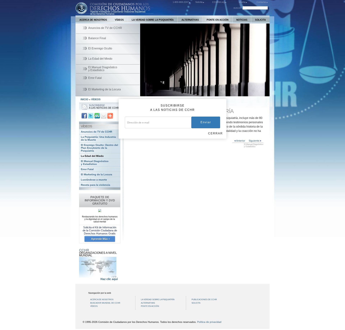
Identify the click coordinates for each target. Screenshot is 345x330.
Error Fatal (87, 169)
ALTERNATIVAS (190, 20)
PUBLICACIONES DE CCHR (204, 299)
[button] (151, 93)
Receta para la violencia (95, 185)
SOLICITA (260, 20)
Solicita (199, 2)
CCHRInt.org (218, 2)
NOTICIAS (241, 20)
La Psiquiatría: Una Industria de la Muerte (98, 138)
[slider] (204, 93)
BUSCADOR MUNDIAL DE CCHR (105, 303)
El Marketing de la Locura (96, 174)
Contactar (262, 2)
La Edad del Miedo (92, 156)
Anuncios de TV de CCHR (96, 131)
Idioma (242, 2)
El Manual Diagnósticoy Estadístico (95, 162)
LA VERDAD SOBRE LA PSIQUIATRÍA (153, 20)
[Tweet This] (91, 115)
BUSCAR (237, 8)
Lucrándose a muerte (94, 179)
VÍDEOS (119, 20)
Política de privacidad (209, 321)
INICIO (84, 99)
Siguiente (254, 140)
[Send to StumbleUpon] (97, 115)
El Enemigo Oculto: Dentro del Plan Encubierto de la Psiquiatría (99, 148)
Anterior (240, 140)
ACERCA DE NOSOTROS (93, 20)
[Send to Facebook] (84, 115)
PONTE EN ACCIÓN (217, 20)
